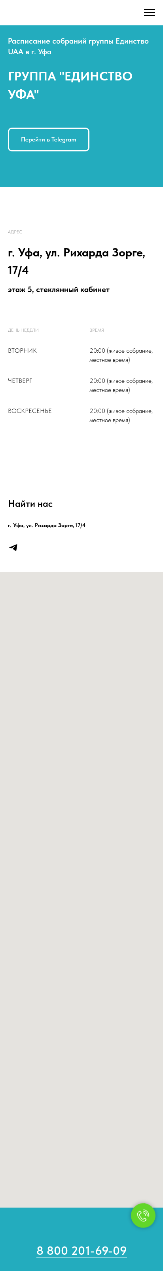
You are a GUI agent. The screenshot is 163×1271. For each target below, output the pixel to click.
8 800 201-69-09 (81, 1250)
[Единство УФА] (13, 547)
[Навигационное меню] (149, 13)
